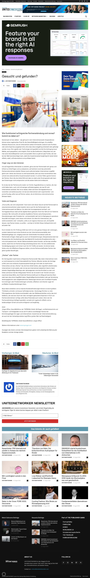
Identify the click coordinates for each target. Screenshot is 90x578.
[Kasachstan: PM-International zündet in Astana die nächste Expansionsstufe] (66, 204)
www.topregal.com (25, 325)
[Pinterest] (23, 85)
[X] (87, 1)
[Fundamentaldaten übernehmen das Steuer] (75, 492)
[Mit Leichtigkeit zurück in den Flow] (66, 234)
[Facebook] (80, 1)
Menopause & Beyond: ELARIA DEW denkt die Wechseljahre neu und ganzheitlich (79, 250)
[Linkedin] (72, 562)
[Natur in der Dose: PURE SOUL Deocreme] (66, 260)
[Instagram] (82, 1)
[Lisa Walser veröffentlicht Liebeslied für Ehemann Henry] (66, 242)
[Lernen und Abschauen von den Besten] (6, 539)
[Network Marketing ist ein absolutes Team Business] (6, 523)
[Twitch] (85, 1)
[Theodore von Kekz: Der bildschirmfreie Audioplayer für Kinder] (66, 214)
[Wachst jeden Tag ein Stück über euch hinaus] (6, 531)
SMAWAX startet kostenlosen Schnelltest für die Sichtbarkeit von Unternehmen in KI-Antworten (74, 451)
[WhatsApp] (27, 85)
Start (3, 69)
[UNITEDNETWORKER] (3, 81)
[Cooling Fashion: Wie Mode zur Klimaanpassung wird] (45, 492)
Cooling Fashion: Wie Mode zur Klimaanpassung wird (44, 502)
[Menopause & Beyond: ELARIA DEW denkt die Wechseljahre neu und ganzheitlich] (66, 250)
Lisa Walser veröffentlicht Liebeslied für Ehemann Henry (44, 477)
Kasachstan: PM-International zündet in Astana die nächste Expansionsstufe (79, 204)
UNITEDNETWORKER (11, 81)
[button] (86, 16)
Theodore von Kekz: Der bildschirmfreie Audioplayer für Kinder (79, 213)
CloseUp (7, 69)
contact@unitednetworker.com (40, 569)
